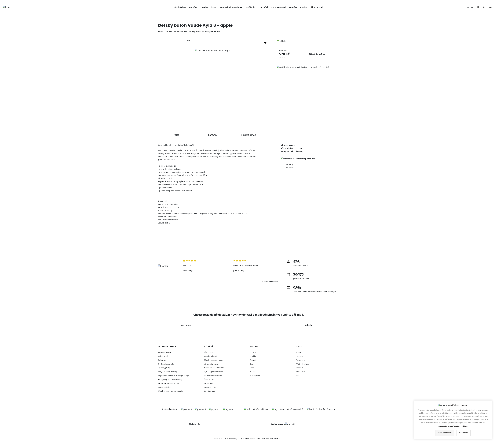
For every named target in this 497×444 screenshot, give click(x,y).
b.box (252, 371)
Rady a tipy (208, 383)
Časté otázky (209, 379)
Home (160, 31)
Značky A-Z (300, 368)
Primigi (252, 360)
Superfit (253, 352)
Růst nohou (208, 352)
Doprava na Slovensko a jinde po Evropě (173, 375)
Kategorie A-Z (301, 371)
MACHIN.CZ (278, 438)
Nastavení (463, 433)
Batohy (169, 31)
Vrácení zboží (163, 356)
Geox (252, 364)
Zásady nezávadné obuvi (213, 360)
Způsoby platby (164, 368)
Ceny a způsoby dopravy (167, 371)
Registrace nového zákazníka (169, 383)
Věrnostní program (211, 364)
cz (468, 7)
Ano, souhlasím (445, 433)
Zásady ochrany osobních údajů (170, 391)
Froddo (253, 356)
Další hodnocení (271, 281)
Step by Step (255, 375)
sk (472, 7)
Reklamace (162, 360)
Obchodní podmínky (166, 364)
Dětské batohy (180, 31)
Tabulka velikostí (210, 356)
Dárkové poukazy (211, 387)
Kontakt (299, 352)
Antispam (186, 325)
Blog (297, 375)
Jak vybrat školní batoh (213, 375)
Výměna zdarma (164, 352)
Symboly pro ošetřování (213, 371)
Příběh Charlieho (302, 364)
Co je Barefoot (209, 391)
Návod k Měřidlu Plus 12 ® (214, 368)
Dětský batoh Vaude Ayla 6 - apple (204, 31)
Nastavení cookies (248, 438)
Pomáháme (300, 360)
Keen (252, 368)
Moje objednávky (164, 387)
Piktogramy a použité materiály (170, 379)
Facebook (300, 356)
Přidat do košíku (317, 54)
